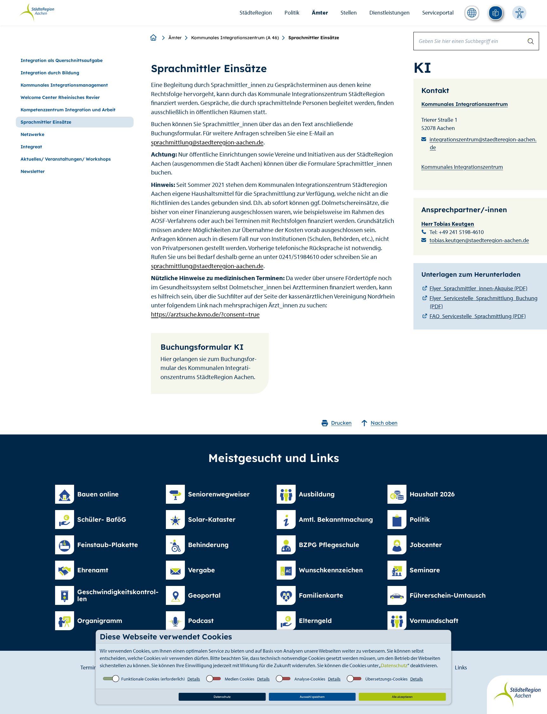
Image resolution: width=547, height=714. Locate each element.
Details (193, 679)
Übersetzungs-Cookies (386, 679)
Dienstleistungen (389, 12)
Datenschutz (394, 665)
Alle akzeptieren (402, 697)
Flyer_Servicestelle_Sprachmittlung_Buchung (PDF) (484, 302)
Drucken (341, 423)
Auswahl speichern (312, 697)
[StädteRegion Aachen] (36, 12)
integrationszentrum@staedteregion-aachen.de (483, 143)
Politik (292, 12)
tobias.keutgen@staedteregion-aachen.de (479, 240)
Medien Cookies (240, 679)
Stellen (349, 12)
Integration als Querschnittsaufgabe (62, 60)
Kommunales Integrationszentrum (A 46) (235, 37)
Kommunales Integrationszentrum (464, 104)
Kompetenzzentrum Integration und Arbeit (68, 110)
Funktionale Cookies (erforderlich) (153, 679)
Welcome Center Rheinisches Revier (60, 97)
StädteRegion (256, 12)
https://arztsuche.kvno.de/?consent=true (205, 314)
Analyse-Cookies (309, 679)
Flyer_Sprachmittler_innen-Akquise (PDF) (478, 288)
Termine (90, 667)
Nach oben (384, 423)
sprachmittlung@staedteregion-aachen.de (207, 142)
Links (461, 667)
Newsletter (33, 171)
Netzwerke (32, 134)
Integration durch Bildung (50, 73)
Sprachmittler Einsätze (46, 122)
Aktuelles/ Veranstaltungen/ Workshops (66, 159)
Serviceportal (438, 12)
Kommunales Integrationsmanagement (64, 85)
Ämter (320, 12)
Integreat (31, 147)
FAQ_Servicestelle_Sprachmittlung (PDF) (478, 316)
